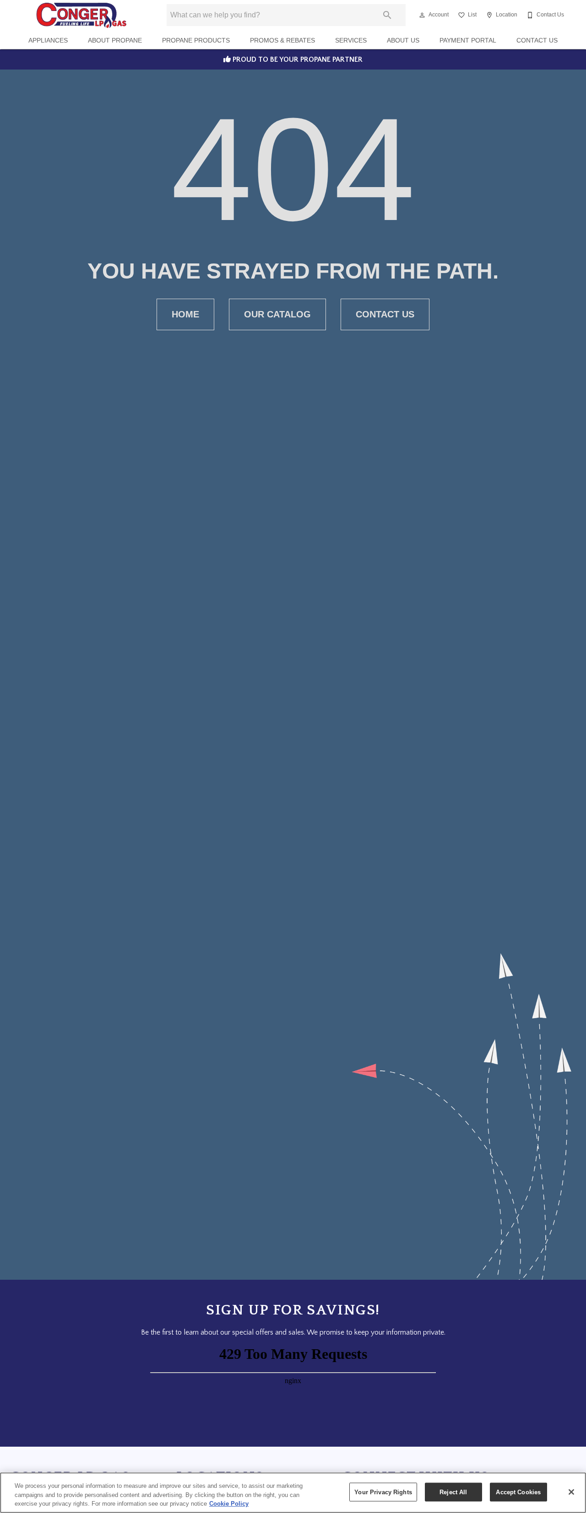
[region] (293, 1492)
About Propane (115, 40)
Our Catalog (277, 314)
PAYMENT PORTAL (468, 40)
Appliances (48, 40)
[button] (422, 15)
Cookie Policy (229, 1503)
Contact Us (537, 40)
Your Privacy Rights (383, 1491)
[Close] (571, 1492)
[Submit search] (387, 15)
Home (185, 314)
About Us (403, 40)
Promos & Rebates (282, 40)
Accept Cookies (518, 1491)
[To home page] (81, 15)
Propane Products (196, 40)
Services (351, 40)
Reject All (453, 1491)
